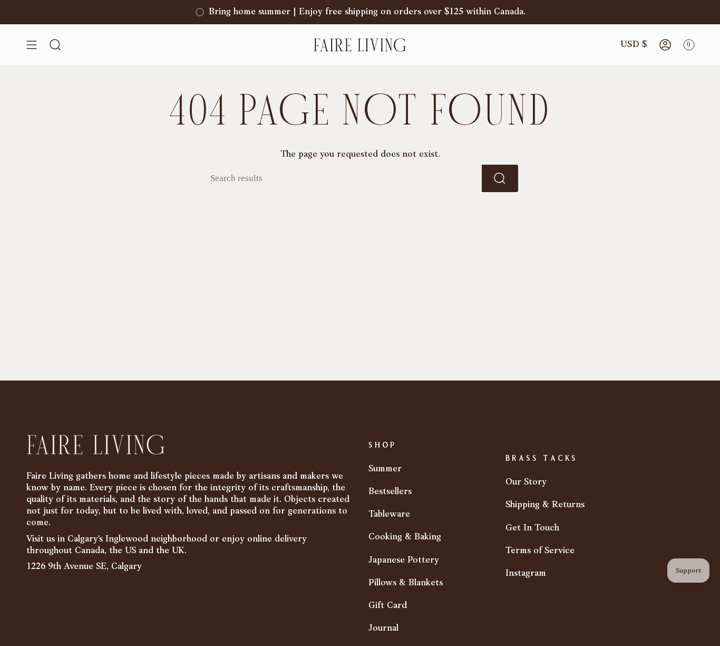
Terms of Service (540, 550)
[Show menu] (31, 45)
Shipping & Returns (545, 504)
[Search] (500, 178)
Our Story (526, 482)
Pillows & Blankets (405, 582)
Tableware (389, 514)
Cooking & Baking (404, 537)
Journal (383, 628)
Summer (385, 468)
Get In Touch (532, 528)
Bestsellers (390, 491)
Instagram (525, 573)
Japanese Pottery (403, 560)
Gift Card (387, 605)
